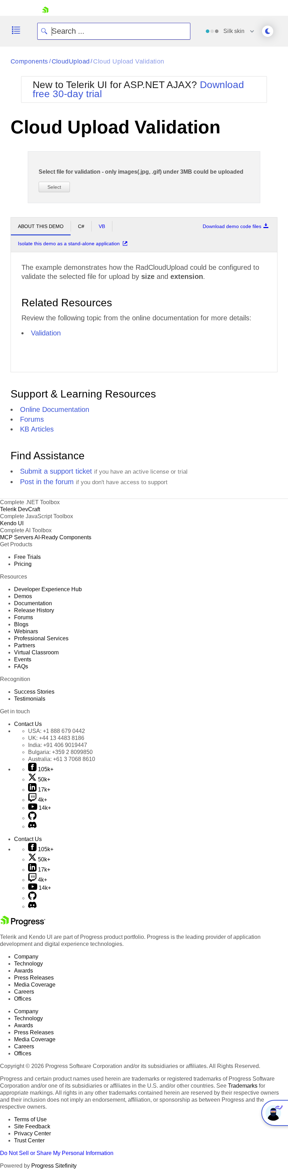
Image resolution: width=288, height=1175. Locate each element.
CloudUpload (71, 61)
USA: (56, 731)
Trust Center (29, 1140)
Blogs (21, 624)
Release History (34, 610)
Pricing (23, 564)
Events (22, 659)
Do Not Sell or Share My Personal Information (56, 1153)
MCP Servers (16, 537)
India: (57, 745)
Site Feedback (32, 1126)
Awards (23, 971)
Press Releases (34, 978)
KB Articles (37, 429)
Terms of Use (30, 1119)
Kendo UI (12, 523)
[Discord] (32, 826)
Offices (22, 999)
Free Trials (27, 557)
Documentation (33, 603)
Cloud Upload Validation (128, 61)
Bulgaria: (60, 752)
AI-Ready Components (62, 537)
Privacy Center (32, 1133)
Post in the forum (47, 482)
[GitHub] (32, 818)
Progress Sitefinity (54, 1166)
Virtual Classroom (36, 652)
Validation (46, 333)
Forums (32, 419)
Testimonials (29, 699)
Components (29, 61)
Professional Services (41, 638)
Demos (23, 596)
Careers (24, 992)
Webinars (26, 631)
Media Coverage (34, 985)
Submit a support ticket (56, 471)
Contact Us (28, 724)
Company (26, 957)
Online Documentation (54, 409)
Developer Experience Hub (48, 589)
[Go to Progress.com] (23, 924)
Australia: (61, 759)
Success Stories (34, 692)
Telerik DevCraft (20, 509)
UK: (56, 738)
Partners (24, 645)
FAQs (21, 666)
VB (102, 226)
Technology (28, 964)
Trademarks (242, 1086)
